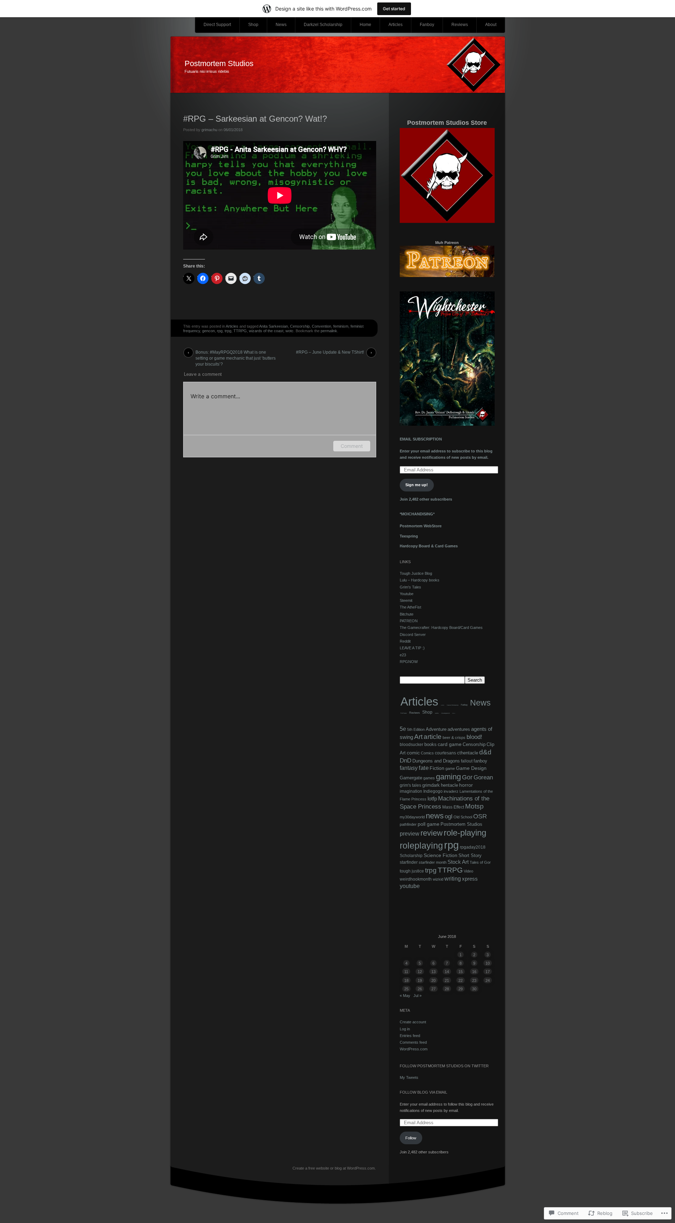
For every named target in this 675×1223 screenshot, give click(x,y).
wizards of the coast (266, 331)
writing (452, 878)
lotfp (432, 799)
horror (466, 785)
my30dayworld (412, 817)
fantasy (409, 768)
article (433, 736)
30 (474, 989)
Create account (413, 1022)
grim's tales (410, 785)
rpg (220, 331)
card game (450, 744)
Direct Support (217, 24)
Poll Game (403, 713)
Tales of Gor (480, 862)
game (450, 768)
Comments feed (413, 1042)
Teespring (409, 536)
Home (365, 24)
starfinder (409, 862)
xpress (470, 879)
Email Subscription (421, 439)
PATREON (409, 621)
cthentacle (467, 752)
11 (406, 972)
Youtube (406, 594)
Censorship (300, 326)
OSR (480, 816)
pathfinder (408, 824)
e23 (403, 655)
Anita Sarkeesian (273, 326)
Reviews (459, 24)
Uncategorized (445, 713)
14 (447, 972)
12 (420, 972)
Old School (463, 817)
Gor (467, 777)
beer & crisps (454, 737)
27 (433, 989)
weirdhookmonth (416, 879)
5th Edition (416, 729)
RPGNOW (409, 661)
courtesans (445, 753)
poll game (428, 824)
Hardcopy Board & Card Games (429, 546)
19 (420, 980)
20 (433, 980)
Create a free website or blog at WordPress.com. (334, 1168)
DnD (405, 760)
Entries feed (410, 1036)
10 (488, 963)
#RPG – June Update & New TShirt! (330, 352)
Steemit (406, 600)
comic (442, 705)
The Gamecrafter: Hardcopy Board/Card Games (441, 627)
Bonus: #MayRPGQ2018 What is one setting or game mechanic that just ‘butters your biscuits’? (235, 354)
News (281, 24)
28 (447, 989)
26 (420, 989)
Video (453, 713)
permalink (329, 331)
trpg (228, 331)
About (490, 24)
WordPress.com (414, 1049)
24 (488, 980)
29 (460, 989)
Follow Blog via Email (423, 1092)
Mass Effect (453, 807)
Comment (352, 446)
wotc (289, 331)
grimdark (431, 785)
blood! (474, 737)
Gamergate (411, 777)
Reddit (405, 641)
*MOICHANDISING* (417, 514)
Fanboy (427, 24)
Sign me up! (416, 485)
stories (437, 713)
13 (433, 972)
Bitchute (406, 614)
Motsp (474, 806)
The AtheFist (410, 607)
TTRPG (240, 331)
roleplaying (421, 845)
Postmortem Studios (219, 63)
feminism (340, 326)
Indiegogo (433, 791)
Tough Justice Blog (416, 573)
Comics (427, 753)
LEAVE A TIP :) (412, 648)
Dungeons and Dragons (436, 761)
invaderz (451, 791)
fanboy (480, 761)
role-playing (465, 832)
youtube (410, 886)
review (431, 833)
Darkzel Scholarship (323, 24)
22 (460, 980)
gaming (448, 776)
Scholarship (411, 855)
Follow (410, 1138)
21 (447, 980)
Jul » (417, 995)
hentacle (449, 785)
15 (460, 972)
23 (474, 980)
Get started (394, 8)
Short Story (470, 855)
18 (406, 980)
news (435, 815)
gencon (208, 331)
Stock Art (458, 862)
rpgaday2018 (473, 847)
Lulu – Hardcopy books (419, 580)
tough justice (412, 871)
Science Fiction (440, 855)
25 (406, 989)
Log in (405, 1029)
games (429, 778)
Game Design (471, 768)
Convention (321, 326)
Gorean (483, 777)
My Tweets (409, 1077)
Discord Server (413, 634)
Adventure (436, 729)
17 (488, 972)
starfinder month (432, 862)
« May (405, 995)
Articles (395, 24)
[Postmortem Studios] (338, 65)
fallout (466, 761)
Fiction (437, 768)
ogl (448, 816)
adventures (459, 729)
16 (474, 972)
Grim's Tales (410, 587)
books (430, 744)
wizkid (438, 879)
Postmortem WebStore (421, 526)
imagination (411, 791)
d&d (485, 752)
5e (403, 729)
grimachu (209, 130)
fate (424, 768)
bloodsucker (411, 744)
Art (418, 736)
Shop (253, 24)
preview (409, 834)
